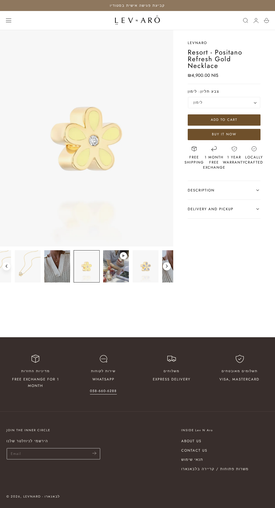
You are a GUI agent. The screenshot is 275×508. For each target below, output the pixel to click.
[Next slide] (167, 266)
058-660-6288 (103, 391)
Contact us (194, 450)
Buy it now (224, 134)
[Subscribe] (94, 453)
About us (191, 441)
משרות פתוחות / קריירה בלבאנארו (215, 468)
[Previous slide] (6, 266)
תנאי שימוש (192, 459)
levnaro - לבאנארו (41, 496)
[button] (8, 20)
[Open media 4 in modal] (164, 39)
